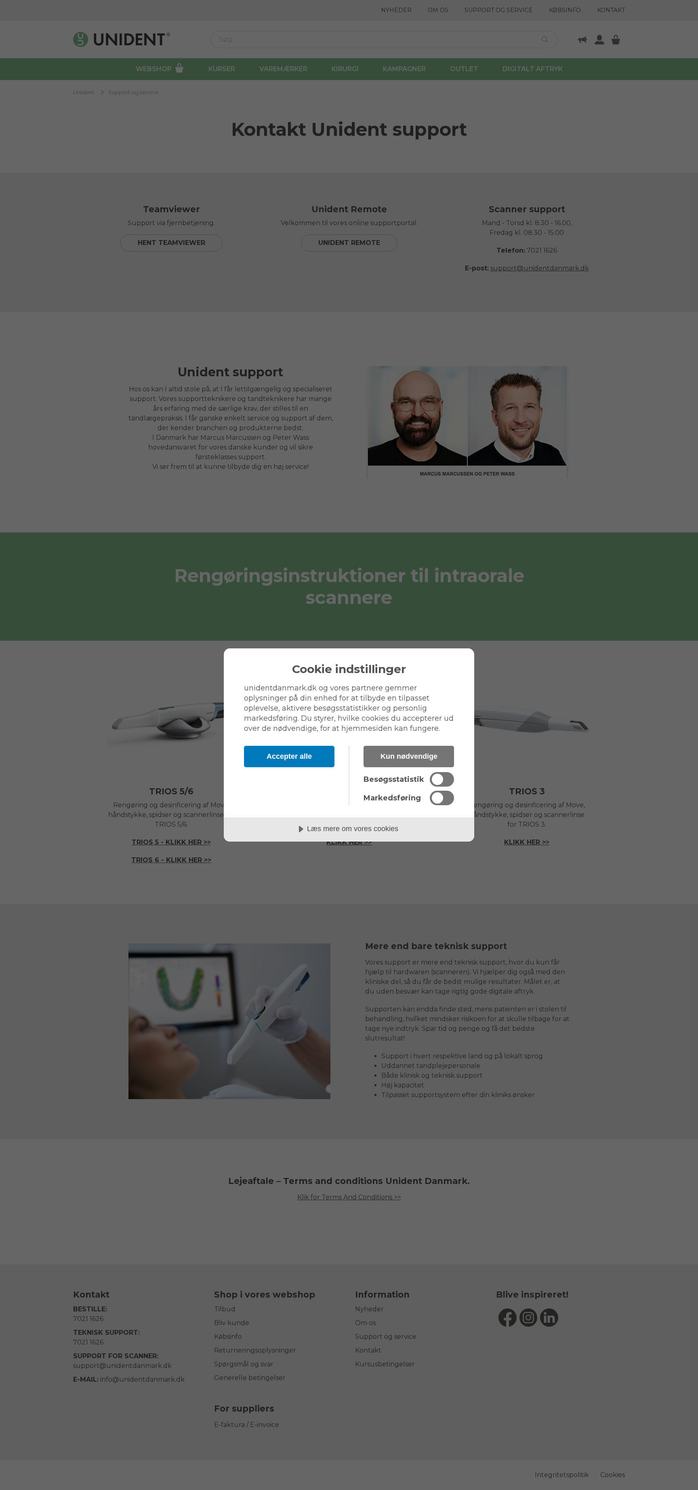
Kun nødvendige (409, 756)
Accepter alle (289, 756)
